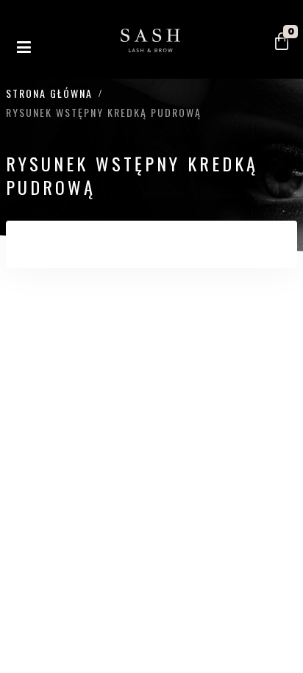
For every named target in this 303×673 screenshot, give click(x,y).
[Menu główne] (23, 47)
